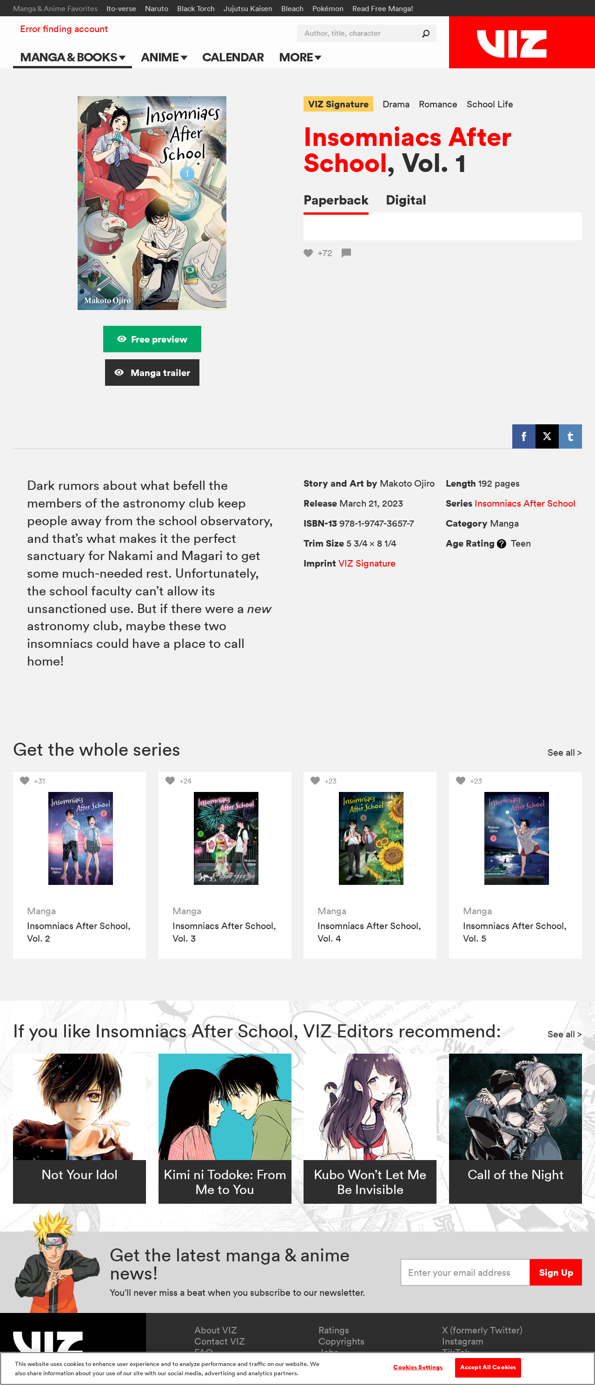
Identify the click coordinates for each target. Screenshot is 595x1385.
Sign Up (556, 1272)
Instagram (462, 1341)
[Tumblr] (570, 436)
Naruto (156, 8)
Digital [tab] (406, 199)
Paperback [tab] (336, 199)
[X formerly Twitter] (547, 436)
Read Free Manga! (382, 8)
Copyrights (341, 1341)
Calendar (232, 57)
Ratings (333, 1330)
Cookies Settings (418, 1367)
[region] (297, 1368)
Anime (161, 57)
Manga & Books (69, 57)
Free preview (159, 339)
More (297, 57)
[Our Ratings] (501, 543)
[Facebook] (524, 436)
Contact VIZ (219, 1341)
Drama (396, 104)
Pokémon (328, 8)
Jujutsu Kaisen (248, 8)
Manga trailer (159, 372)
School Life (490, 104)
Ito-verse (121, 8)
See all (565, 752)
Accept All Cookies (488, 1367)
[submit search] (427, 33)
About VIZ (215, 1330)
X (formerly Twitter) (482, 1330)
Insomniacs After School (408, 149)
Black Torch (196, 8)
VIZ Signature (338, 104)
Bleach (292, 8)
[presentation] (79, 838)
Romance (438, 104)
